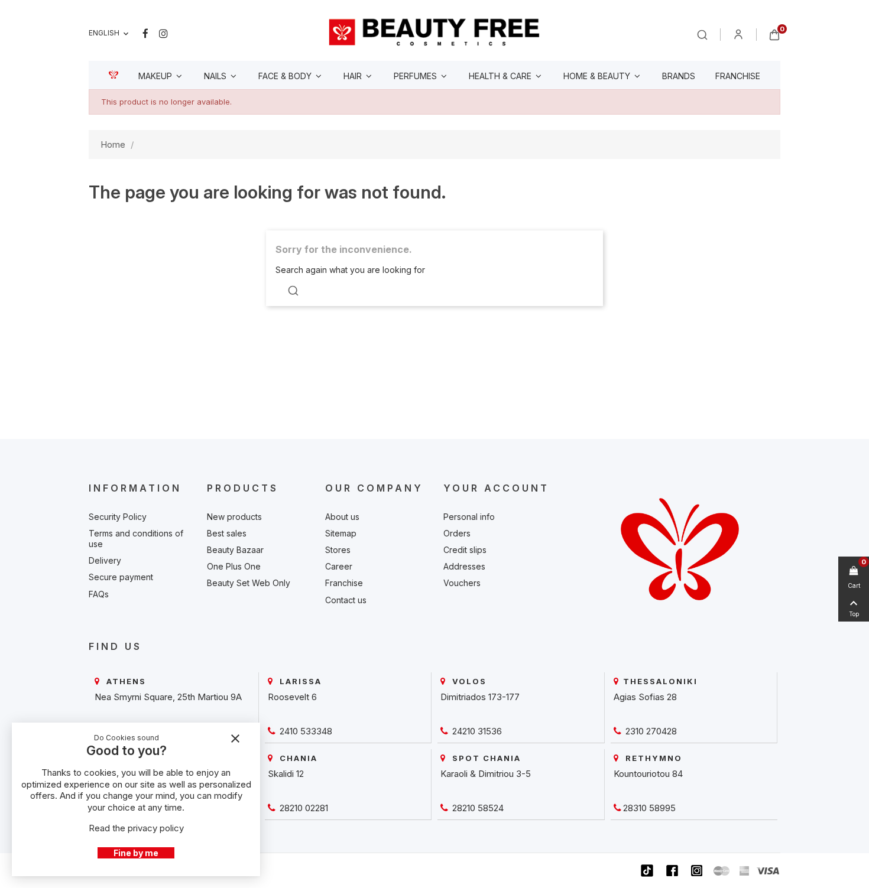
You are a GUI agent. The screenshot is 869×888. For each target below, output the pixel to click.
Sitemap (340, 533)
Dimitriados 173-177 (480, 696)
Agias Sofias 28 (645, 696)
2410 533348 (304, 731)
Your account (496, 488)
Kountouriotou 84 (648, 773)
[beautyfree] (434, 31)
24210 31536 (476, 731)
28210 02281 (302, 808)
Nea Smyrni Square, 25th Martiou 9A (168, 696)
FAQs (99, 594)
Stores (338, 550)
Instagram (163, 33)
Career (338, 566)
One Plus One (234, 566)
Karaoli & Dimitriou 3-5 (485, 773)
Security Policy (118, 517)
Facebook (145, 33)
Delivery (105, 560)
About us (342, 517)
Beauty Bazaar (235, 550)
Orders (457, 533)
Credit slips (465, 550)
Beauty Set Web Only (248, 583)
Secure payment (121, 577)
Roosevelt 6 (292, 696)
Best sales (227, 533)
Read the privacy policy (136, 828)
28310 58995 (649, 808)
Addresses (464, 566)
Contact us (346, 600)
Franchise (344, 583)
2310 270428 (650, 731)
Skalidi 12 (286, 773)
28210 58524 (477, 808)
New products (234, 517)
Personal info (469, 517)
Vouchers (462, 583)
